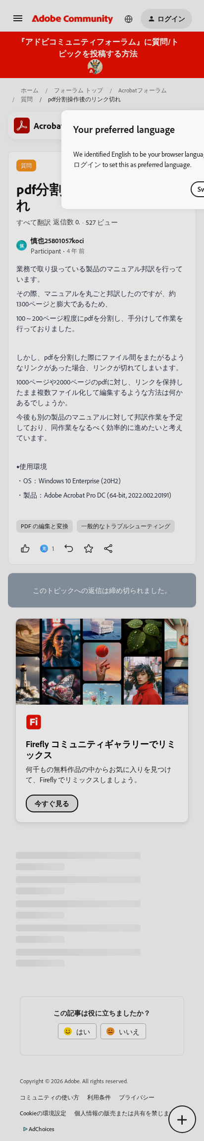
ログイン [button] (87, 164)
